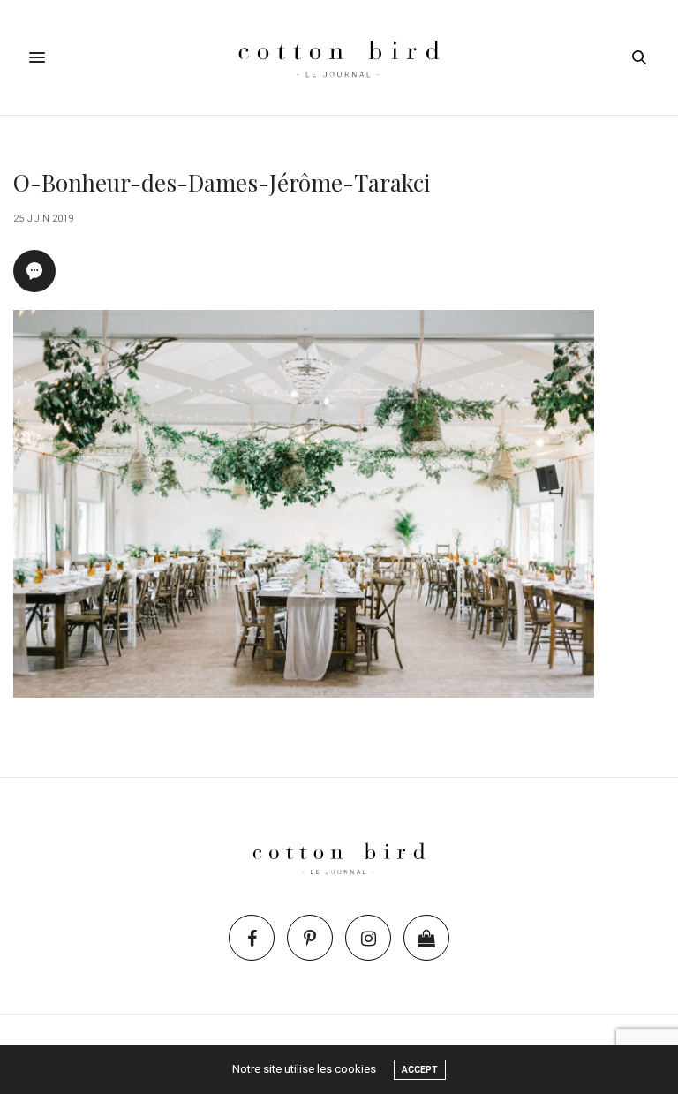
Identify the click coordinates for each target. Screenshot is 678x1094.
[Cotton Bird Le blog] (338, 57)
